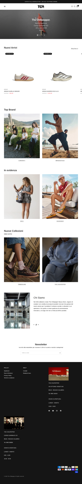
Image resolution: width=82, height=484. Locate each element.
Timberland (22, 284)
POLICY (6, 367)
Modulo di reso (27, 373)
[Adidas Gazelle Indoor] (22, 69)
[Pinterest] (62, 410)
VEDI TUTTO (8, 234)
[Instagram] (58, 411)
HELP (25, 367)
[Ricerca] (74, 6)
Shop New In (74, 48)
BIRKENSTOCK (60, 160)
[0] (77, 6)
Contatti (25, 371)
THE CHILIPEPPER (60, 284)
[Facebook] (50, 411)
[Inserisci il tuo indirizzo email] (59, 353)
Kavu (22, 221)
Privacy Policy (8, 375)
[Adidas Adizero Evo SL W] (60, 69)
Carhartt (21, 160)
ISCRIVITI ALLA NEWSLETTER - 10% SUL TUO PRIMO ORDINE (41, 1)
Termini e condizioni (9, 377)
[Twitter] (54, 411)
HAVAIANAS (60, 221)
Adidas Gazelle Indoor (12, 91)
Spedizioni (6, 371)
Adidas (6, 89)
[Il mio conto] (72, 6)
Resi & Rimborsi (8, 373)
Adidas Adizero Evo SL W (50, 91)
